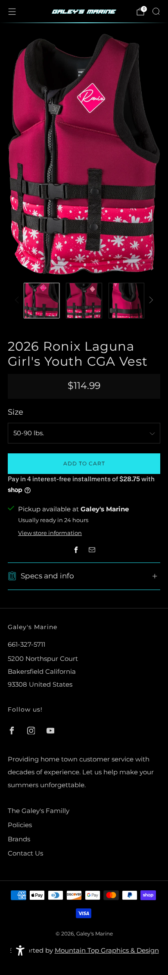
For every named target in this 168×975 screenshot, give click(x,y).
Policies (20, 825)
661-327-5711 (26, 644)
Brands (19, 839)
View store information (50, 533)
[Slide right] (150, 301)
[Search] (156, 11)
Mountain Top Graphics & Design (107, 950)
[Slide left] (18, 301)
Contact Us (25, 853)
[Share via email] (92, 550)
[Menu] (12, 11)
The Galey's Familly (38, 811)
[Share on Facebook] (76, 550)
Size (15, 412)
